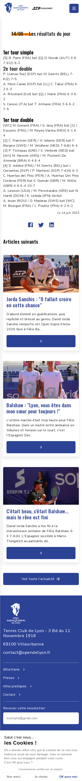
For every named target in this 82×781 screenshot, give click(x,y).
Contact (9, 694)
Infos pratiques (15, 686)
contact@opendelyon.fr (27, 652)
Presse (8, 678)
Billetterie (11, 669)
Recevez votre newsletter (24, 708)
